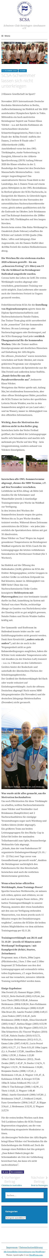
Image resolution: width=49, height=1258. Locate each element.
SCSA (25, 19)
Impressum (12, 1247)
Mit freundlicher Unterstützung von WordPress (24, 1251)
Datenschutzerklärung (31, 1247)
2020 (6, 1172)
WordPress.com (36, 1255)
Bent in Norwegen (39, 1181)
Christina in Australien (11, 1181)
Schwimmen (18, 1172)
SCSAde (23, 71)
